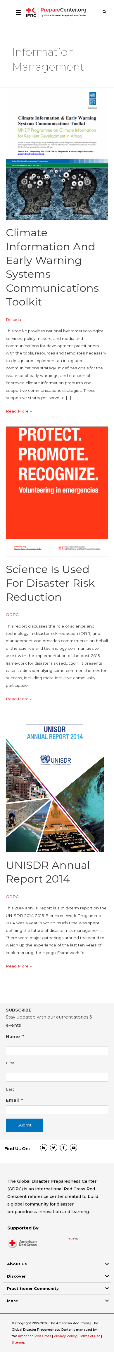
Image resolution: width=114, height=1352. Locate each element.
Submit (25, 1125)
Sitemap (18, 1342)
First (10, 1063)
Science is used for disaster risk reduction (50, 583)
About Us (17, 1264)
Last (10, 1089)
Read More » (19, 411)
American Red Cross (35, 1336)
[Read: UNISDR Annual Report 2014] (55, 782)
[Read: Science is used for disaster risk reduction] (57, 491)
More (12, 1300)
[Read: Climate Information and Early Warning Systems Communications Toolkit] (57, 153)
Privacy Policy (65, 1336)
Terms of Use (89, 1336)
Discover (16, 1276)
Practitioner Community (33, 1288)
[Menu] (18, 12)
